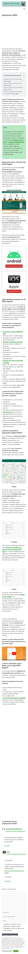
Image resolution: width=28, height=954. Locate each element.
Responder (7, 845)
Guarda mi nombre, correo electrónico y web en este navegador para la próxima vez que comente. (14, 927)
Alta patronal (7, 412)
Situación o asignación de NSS (12, 342)
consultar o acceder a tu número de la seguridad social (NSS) (12, 549)
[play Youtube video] (14, 653)
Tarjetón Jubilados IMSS (16, 142)
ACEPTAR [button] (16, 951)
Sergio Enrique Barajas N (14, 829)
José (8, 852)
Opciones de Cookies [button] (7, 951)
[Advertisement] (14, 33)
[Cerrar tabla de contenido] (23, 75)
